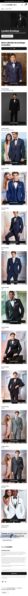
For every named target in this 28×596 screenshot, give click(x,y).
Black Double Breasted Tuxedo (7, 130)
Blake (2, 249)
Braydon (3, 408)
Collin (2, 288)
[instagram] (16, 5)
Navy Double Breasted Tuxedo (7, 90)
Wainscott (3, 209)
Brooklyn (3, 447)
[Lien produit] (14, 69)
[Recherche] (22, 4)
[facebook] (14, 5)
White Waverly (4, 527)
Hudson (2, 169)
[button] (2, 5)
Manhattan (3, 487)
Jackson (3, 328)
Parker (2, 368)
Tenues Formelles (5, 88)
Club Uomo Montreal (11, 588)
